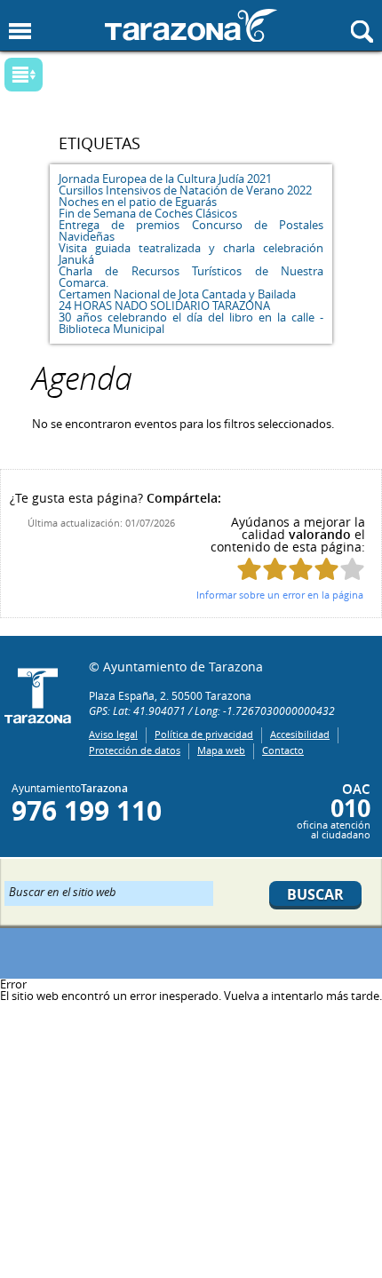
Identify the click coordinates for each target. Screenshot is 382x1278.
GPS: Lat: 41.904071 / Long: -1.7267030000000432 (212, 710)
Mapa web (221, 750)
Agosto (177, 80)
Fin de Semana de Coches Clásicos (148, 213)
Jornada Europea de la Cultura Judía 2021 (165, 179)
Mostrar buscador (362, 31)
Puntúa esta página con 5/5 (352, 569)
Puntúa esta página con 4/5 (326, 569)
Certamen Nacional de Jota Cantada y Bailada (177, 294)
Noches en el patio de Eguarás (138, 202)
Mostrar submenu (23, 74)
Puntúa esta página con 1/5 (249, 569)
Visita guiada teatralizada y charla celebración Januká (191, 253)
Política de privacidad (204, 734)
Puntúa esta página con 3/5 (301, 569)
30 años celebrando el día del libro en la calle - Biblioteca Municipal (191, 323)
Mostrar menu (20, 31)
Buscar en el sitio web (62, 891)
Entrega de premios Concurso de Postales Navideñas (191, 230)
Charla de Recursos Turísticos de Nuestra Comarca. (191, 276)
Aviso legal (113, 734)
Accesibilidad (300, 734)
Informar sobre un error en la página (279, 594)
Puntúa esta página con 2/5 (275, 569)
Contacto (283, 750)
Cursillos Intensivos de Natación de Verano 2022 (185, 190)
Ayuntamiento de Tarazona (191, 25)
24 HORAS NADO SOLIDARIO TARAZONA (164, 306)
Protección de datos (134, 750)
